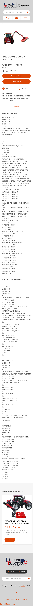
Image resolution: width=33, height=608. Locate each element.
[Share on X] (7, 71)
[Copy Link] (14, 71)
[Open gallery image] (16, 37)
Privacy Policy (10, 599)
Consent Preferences (7, 604)
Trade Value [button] (16, 81)
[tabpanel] (16, 37)
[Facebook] (16, 592)
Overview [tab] (16, 106)
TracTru (23, 586)
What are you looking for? (14, 12)
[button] (7, 18)
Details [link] (10, 540)
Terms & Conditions (21, 599)
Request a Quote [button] (16, 76)
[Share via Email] (11, 71)
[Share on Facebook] (3, 71)
